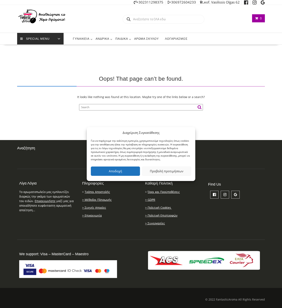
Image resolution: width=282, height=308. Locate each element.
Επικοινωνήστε (45, 201)
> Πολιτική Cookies (158, 208)
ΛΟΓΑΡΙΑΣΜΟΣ (176, 38)
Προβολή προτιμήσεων (166, 171)
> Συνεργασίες (155, 223)
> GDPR (150, 200)
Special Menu (38, 38)
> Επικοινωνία (92, 215)
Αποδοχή (115, 171)
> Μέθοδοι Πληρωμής (97, 200)
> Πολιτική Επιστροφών (161, 215)
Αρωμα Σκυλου (146, 38)
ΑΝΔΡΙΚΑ (102, 38)
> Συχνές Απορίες (94, 208)
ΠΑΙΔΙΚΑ (121, 38)
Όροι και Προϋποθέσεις (164, 192)
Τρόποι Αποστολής (97, 192)
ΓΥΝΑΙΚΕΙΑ (81, 38)
